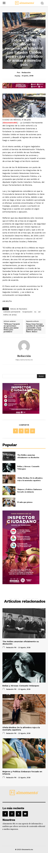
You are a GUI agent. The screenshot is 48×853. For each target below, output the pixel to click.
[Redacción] (24, 346)
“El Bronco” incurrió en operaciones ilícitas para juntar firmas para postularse (12, 328)
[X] (21, 430)
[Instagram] (12, 814)
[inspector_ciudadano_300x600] (20, 583)
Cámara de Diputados (18, 309)
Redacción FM (11, 647)
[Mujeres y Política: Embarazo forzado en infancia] (8, 490)
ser (39, 312)
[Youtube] (25, 814)
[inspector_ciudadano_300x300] (20, 413)
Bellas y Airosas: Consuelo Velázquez (20, 686)
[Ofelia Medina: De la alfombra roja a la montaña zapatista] (8, 479)
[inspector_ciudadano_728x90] (24, 88)
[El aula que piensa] (8, 502)
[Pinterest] (26, 430)
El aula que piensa (24, 502)
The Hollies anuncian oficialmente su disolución (28, 456)
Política (24, 35)
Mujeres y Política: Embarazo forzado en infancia (29, 490)
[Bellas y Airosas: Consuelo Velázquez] (8, 467)
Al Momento (14, 32)
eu (35, 312)
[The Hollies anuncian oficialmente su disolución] (8, 456)
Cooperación (27, 312)
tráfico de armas (10, 315)
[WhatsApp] (32, 430)
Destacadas (31, 32)
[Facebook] (15, 430)
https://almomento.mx (24, 360)
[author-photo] (4, 647)
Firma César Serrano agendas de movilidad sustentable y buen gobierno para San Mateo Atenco (35, 328)
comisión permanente (11, 312)
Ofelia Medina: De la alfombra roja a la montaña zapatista (29, 479)
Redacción (26, 72)
